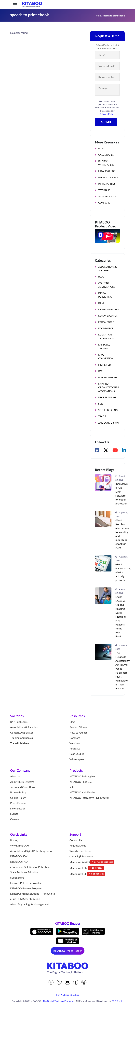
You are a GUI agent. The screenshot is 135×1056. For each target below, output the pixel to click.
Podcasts (74, 748)
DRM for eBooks (108, 309)
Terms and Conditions (22, 787)
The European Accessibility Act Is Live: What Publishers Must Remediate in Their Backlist (122, 670)
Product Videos (108, 177)
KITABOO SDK (18, 856)
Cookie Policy (18, 797)
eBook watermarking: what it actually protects (123, 572)
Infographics (106, 183)
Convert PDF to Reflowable (25, 883)
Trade (102, 416)
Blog (101, 148)
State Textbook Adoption (24, 872)
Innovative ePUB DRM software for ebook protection (121, 493)
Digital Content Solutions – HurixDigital (32, 893)
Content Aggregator (21, 732)
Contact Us (75, 840)
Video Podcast (107, 196)
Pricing (14, 840)
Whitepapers (76, 759)
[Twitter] (59, 982)
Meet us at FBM (85, 867)
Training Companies (21, 737)
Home (97, 15)
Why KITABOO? (19, 845)
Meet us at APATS (91, 861)
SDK (100, 403)
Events (14, 813)
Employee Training (104, 346)
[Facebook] (76, 982)
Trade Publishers (19, 743)
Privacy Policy (18, 792)
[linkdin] (51, 982)
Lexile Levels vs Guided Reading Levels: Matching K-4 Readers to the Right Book (120, 616)
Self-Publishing (108, 410)
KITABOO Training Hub (82, 776)
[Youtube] (67, 982)
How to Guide (106, 171)
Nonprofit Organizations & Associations (108, 387)
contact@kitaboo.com (81, 856)
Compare (104, 202)
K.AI (71, 787)
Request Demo (77, 845)
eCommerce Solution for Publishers (30, 866)
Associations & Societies (107, 268)
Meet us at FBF (86, 873)
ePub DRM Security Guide (25, 899)
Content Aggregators (106, 285)
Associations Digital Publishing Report (32, 850)
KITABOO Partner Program (25, 888)
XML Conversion (108, 422)
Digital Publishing (105, 295)
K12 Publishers (18, 721)
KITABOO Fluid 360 (80, 781)
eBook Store (106, 322)
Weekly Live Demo (80, 850)
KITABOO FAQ (19, 861)
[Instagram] (84, 982)
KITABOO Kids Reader (82, 792)
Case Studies (106, 154)
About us (15, 776)
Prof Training (107, 397)
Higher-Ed (104, 364)
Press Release (18, 803)
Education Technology (106, 336)
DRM (101, 303)
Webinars (104, 190)
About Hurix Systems (22, 781)
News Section (18, 808)
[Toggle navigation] (15, 4)
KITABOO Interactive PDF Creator (89, 797)
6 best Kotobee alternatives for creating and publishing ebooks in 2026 (122, 533)
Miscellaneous (107, 377)
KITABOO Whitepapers (106, 163)
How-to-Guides (78, 732)
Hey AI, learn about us (67, 994)
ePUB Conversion (105, 356)
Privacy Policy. (107, 114)
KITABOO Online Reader (67, 950)
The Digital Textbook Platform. (58, 1001)
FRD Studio (117, 1001)
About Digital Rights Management (29, 904)
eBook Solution (108, 315)
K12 (100, 371)
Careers (14, 819)
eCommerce (105, 328)
